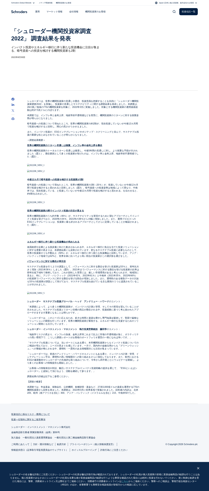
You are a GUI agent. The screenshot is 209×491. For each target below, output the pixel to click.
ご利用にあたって (20, 444)
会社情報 (73, 11)
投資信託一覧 (188, 11)
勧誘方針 (61, 444)
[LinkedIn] (13, 105)
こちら (125, 481)
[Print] (13, 118)
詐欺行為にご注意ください (114, 450)
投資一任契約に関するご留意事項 (28, 419)
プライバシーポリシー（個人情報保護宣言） (92, 444)
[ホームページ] (19, 11)
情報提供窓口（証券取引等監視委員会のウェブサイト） (39, 450)
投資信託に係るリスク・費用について (30, 414)
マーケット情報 (54, 11)
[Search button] (174, 11)
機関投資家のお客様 (63, 3)
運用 (37, 11)
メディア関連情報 (45, 3)
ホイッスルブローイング (84, 450)
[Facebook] (13, 99)
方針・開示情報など (43, 444)
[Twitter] (13, 110)
